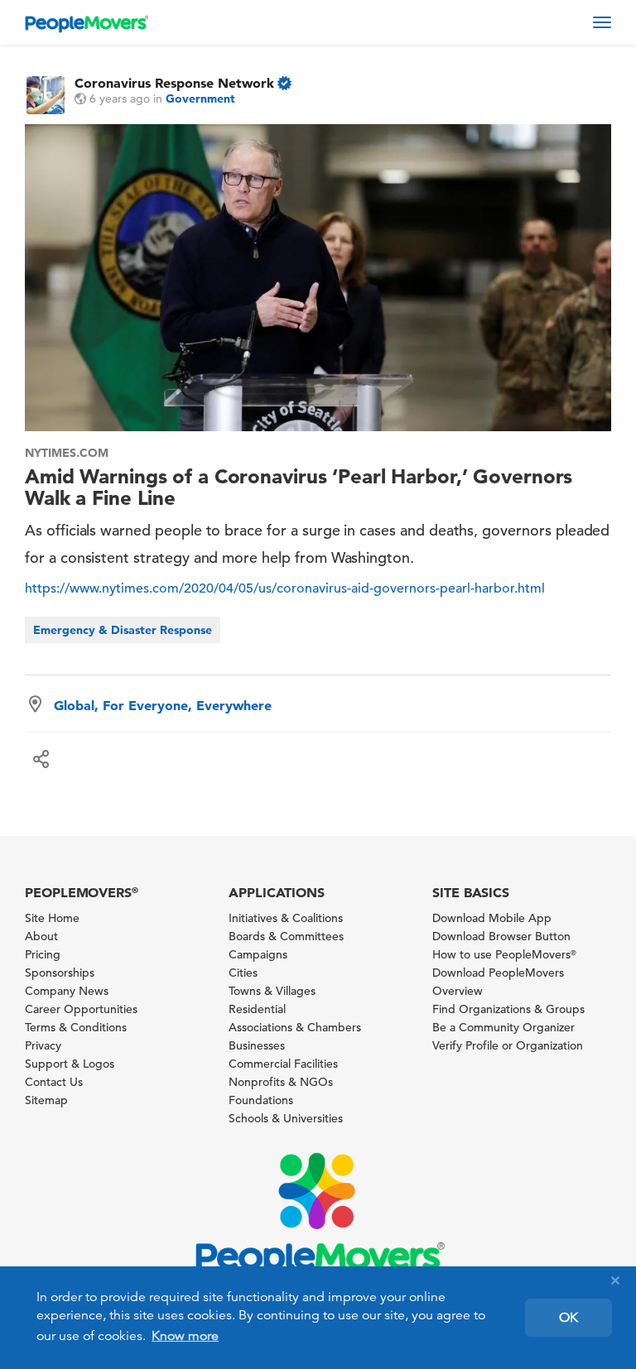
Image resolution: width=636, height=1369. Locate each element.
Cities (243, 972)
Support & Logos (69, 1063)
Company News (66, 990)
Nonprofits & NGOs (281, 1081)
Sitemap (46, 1100)
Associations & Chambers (295, 1027)
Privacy (43, 1045)
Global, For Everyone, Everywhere (163, 705)
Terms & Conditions (76, 1027)
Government (200, 98)
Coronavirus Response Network (174, 82)
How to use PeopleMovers (504, 954)
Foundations (261, 1100)
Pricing (42, 954)
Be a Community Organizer (503, 1027)
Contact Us (54, 1081)
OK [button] (568, 1317)
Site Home (52, 917)
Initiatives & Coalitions (286, 917)
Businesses (257, 1045)
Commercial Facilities (283, 1063)
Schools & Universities (286, 1118)
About (41, 936)
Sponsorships (59, 972)
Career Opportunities (81, 1009)
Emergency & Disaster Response (122, 629)
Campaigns (258, 954)
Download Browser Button (501, 936)
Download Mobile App (492, 917)
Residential (257, 1009)
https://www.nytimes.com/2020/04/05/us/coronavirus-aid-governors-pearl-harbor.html (285, 588)
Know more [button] (185, 1336)
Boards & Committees (286, 936)
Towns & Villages (272, 990)
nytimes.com (66, 452)
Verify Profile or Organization (507, 1045)
